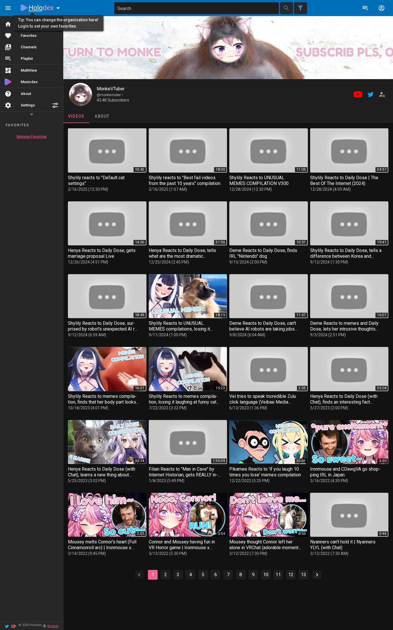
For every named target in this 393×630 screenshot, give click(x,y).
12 (290, 574)
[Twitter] (7, 626)
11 (278, 574)
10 (265, 574)
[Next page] (317, 574)
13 (303, 574)
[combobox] (196, 8)
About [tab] (102, 116)
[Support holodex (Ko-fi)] (14, 626)
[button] (55, 105)
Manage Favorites (32, 136)
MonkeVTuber (111, 88)
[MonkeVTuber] (80, 94)
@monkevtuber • (110, 95)
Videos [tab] (76, 116)
